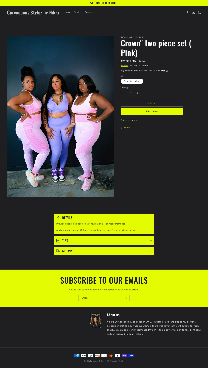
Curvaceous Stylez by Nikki (100, 361)
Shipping (124, 65)
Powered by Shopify (117, 361)
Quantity (124, 87)
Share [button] (127, 127)
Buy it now (152, 111)
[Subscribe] (126, 298)
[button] (187, 12)
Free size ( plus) (132, 81)
